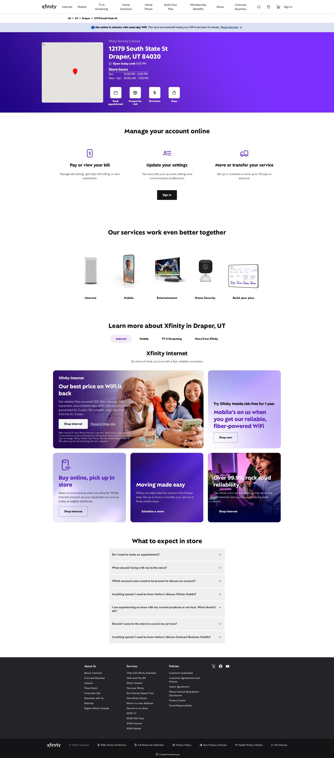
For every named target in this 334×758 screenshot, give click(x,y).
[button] (75, 71)
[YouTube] (227, 666)
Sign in (167, 195)
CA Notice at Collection (151, 745)
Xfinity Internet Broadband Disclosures (184, 693)
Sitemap (89, 703)
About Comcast (93, 672)
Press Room (90, 688)
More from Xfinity (206, 339)
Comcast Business (240, 7)
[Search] (259, 7)
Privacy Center (177, 700)
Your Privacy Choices (214, 745)
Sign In (288, 7)
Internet (67, 7)
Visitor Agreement (179, 686)
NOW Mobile (134, 728)
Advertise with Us (94, 698)
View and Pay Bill (136, 678)
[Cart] (278, 7)
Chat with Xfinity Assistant (141, 672)
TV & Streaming (101, 7)
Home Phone (149, 7)
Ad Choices (280, 745)
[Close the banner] (240, 27)
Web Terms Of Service (113, 745)
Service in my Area (137, 708)
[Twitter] (214, 666)
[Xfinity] (49, 7)
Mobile (82, 7)
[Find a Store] (268, 7)
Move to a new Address (140, 703)
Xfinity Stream (134, 683)
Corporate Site (92, 693)
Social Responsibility (180, 705)
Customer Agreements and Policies (184, 679)
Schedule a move (153, 511)
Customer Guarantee (181, 672)
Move (220, 7)
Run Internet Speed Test (140, 693)
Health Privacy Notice (250, 745)
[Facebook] (220, 666)
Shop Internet (228, 511)
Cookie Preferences (169, 754)
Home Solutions (126, 7)
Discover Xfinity (135, 688)
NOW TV (131, 713)
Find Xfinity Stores (137, 698)
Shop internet (229, 27)
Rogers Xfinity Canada (96, 708)
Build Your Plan (170, 7)
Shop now (225, 437)
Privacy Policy (183, 745)
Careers (88, 683)
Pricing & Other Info (103, 424)
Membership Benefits (198, 7)
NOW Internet (134, 723)
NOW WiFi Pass (135, 718)
